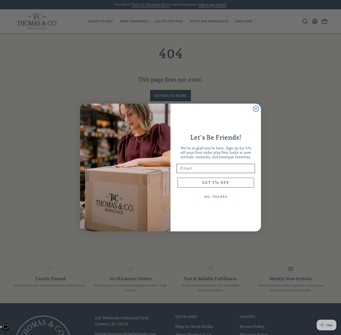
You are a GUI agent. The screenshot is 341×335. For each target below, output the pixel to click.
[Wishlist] (5, 327)
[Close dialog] (256, 109)
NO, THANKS (215, 196)
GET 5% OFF (215, 182)
